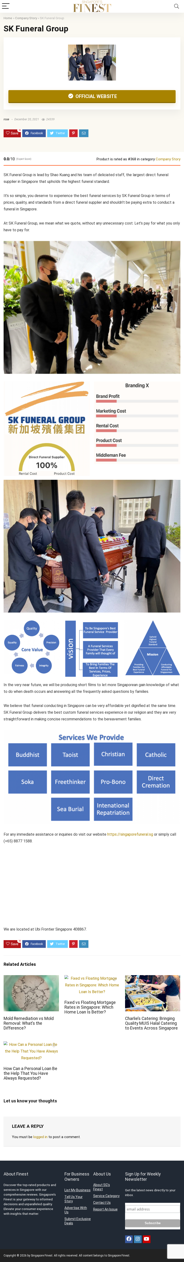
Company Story (26, 18)
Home (8, 18)
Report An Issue (105, 1209)
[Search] (176, 6)
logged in (40, 1137)
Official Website (95, 96)
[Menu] (6, 6)
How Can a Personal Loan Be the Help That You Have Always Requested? (30, 1073)
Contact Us (102, 1202)
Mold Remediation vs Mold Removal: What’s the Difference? (29, 1023)
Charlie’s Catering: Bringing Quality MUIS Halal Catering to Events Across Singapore (151, 1023)
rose (6, 119)
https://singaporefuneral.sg (130, 834)
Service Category (106, 1196)
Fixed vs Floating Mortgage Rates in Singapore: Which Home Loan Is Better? (90, 1007)
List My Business (77, 1190)
